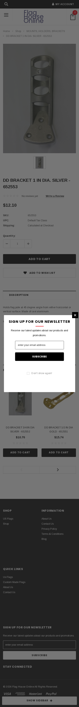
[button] (75, 315)
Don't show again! (41, 373)
